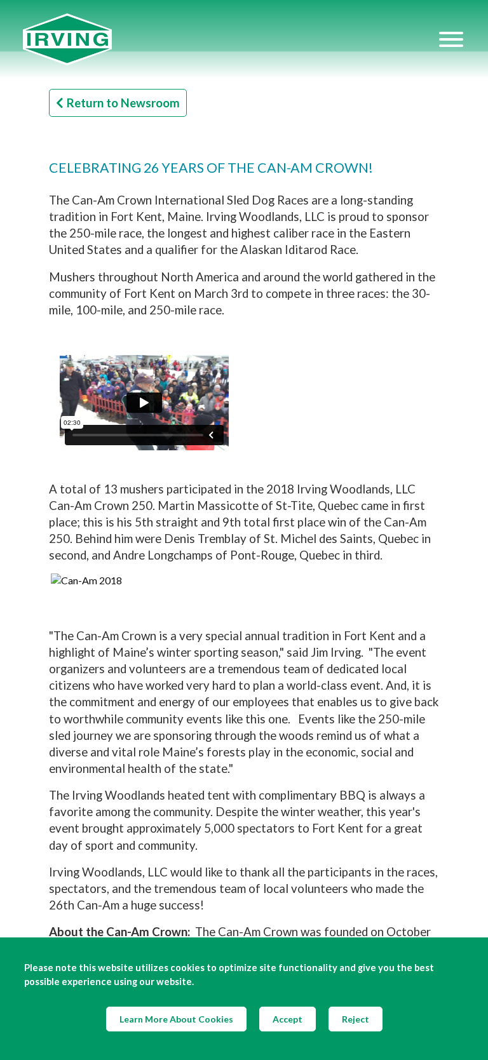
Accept (287, 1019)
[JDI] (230, 39)
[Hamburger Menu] (451, 39)
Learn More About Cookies (176, 1019)
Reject (355, 1019)
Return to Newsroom (123, 103)
